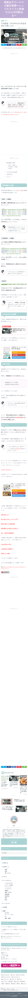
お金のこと (6, 866)
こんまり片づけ (9, 883)
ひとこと (8, 176)
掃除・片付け (8, 892)
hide (16, 158)
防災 (6, 899)
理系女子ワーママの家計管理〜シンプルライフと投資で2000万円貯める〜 (14, 9)
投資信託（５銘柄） (13, 166)
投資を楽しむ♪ (5, 514)
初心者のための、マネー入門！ (10, 519)
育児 (6, 897)
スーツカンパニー (6, 979)
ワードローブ (5, 981)
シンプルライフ (7, 880)
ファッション (8, 886)
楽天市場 (15, 355)
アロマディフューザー (6, 977)
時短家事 (7, 894)
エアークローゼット (16, 977)
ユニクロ (19, 979)
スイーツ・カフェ (9, 914)
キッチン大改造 (9, 885)
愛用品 (6, 890)
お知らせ (5, 862)
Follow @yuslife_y (6, 469)
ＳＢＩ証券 (20, 190)
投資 (2, 20)
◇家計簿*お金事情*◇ (7, 549)
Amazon (15, 352)
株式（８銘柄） (12, 165)
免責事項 (19, 993)
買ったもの (8, 873)
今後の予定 (9, 174)
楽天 (3, 983)
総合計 (10, 168)
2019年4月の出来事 (11, 172)
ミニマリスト (8, 888)
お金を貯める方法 (6, 544)
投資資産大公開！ (11, 162)
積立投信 (13, 983)
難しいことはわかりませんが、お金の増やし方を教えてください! (18, 485)
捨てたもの (17, 981)
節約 (6, 871)
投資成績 (11, 981)
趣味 (4, 911)
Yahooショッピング (18, 357)
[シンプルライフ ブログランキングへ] (5, 574)
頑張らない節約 (5, 553)
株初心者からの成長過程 (8, 524)
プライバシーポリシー (11, 993)
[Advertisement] (14, 69)
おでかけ (7, 912)
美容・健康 (8, 918)
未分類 (5, 907)
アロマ (5, 876)
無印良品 (7, 896)
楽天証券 (19, 417)
